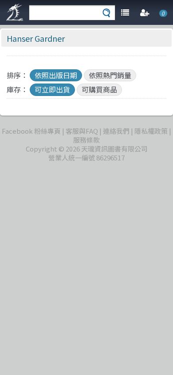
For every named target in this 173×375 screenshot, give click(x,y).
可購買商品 (99, 89)
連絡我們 (116, 131)
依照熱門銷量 (110, 75)
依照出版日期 (56, 75)
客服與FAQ (82, 131)
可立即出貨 (52, 89)
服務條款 (86, 139)
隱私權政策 (151, 131)
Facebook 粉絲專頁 (31, 131)
